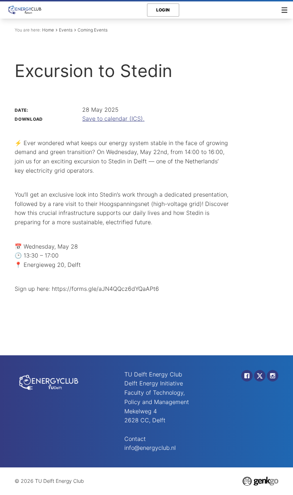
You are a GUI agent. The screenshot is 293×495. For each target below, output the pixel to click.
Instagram (272, 375)
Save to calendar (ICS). (113, 118)
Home (48, 30)
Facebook (247, 375)
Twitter (259, 375)
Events (66, 30)
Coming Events (93, 30)
